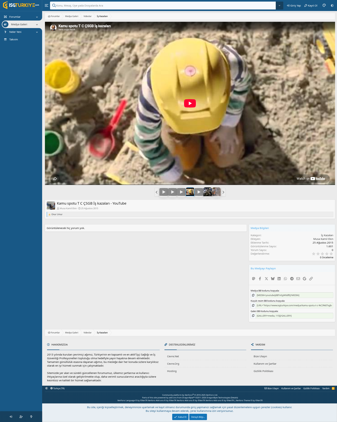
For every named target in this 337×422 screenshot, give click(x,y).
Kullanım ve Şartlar (265, 363)
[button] (332, 5)
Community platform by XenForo (190, 395)
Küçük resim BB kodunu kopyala (267, 300)
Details (234, 397)
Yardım (325, 388)
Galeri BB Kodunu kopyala (264, 311)
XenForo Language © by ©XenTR (132, 400)
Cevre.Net (173, 356)
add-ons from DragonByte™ (182, 397)
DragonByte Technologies (218, 397)
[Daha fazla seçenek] (279, 5)
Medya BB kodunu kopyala (265, 290)
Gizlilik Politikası (263, 371)
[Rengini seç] (324, 5)
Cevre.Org (173, 363)
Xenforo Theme (249, 400)
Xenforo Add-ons (162, 400)
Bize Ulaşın (260, 356)
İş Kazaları (327, 235)
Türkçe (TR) (59, 388)
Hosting (172, 371)
